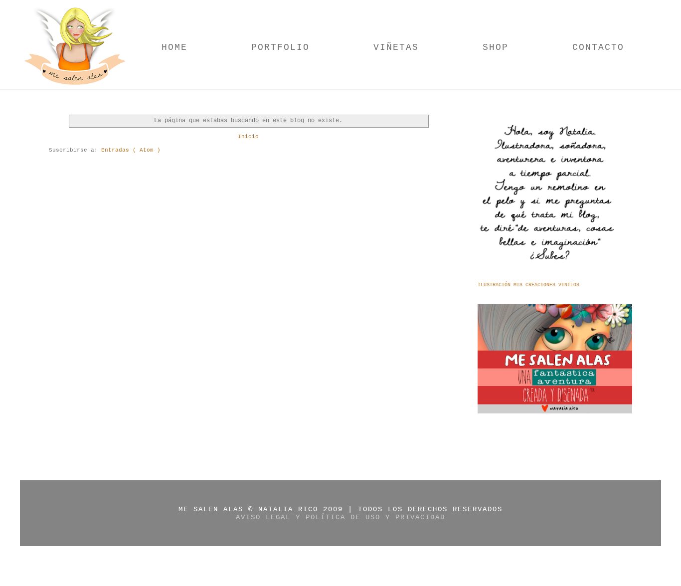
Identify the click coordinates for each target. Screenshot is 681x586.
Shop (496, 47)
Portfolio (280, 47)
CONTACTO (598, 47)
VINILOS (568, 285)
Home (174, 47)
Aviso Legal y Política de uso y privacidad (340, 517)
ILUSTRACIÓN (495, 285)
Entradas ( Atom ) (131, 150)
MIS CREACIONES (535, 285)
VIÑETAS (396, 47)
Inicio (248, 137)
